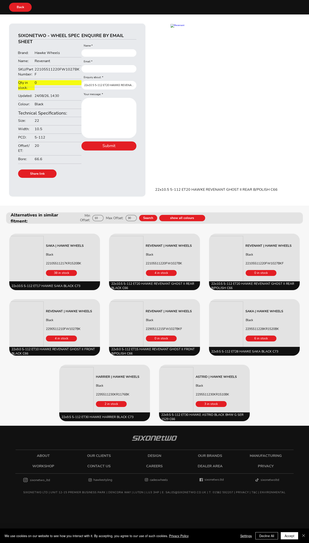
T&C (254, 492)
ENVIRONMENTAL (272, 492)
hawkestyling (102, 480)
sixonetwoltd (270, 480)
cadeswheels (159, 480)
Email (87, 61)
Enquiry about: (92, 77)
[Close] (303, 535)
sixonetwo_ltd (40, 480)
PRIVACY (242, 492)
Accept (289, 536)
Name (87, 45)
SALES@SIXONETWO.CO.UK (186, 492)
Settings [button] (246, 536)
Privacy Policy (179, 536)
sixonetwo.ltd (214, 479)
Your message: (92, 94)
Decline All (266, 536)
